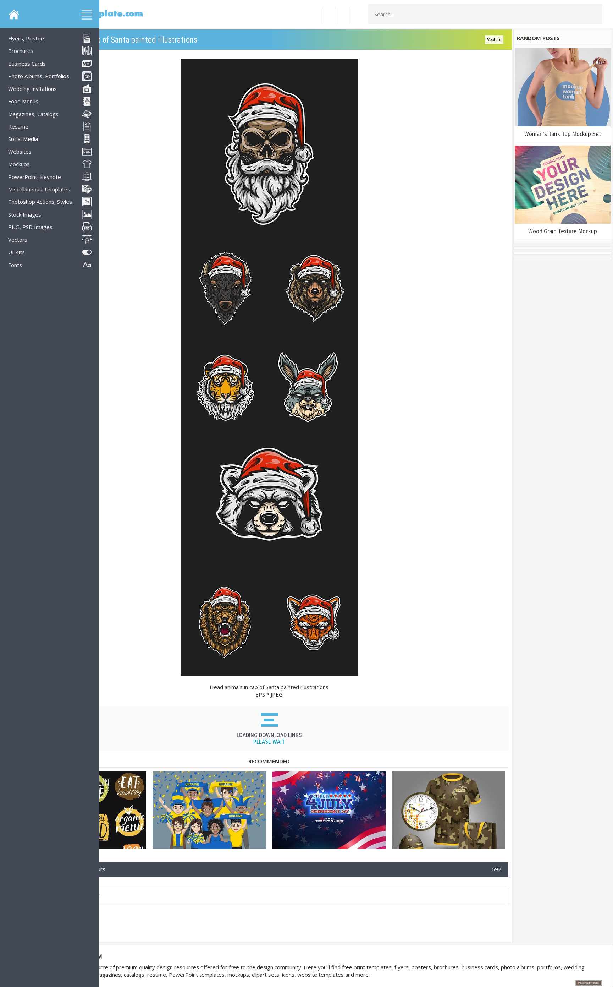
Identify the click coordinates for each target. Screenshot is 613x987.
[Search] (594, 14)
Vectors (494, 39)
